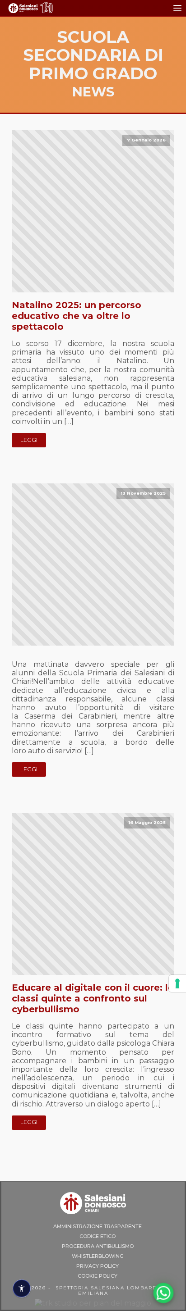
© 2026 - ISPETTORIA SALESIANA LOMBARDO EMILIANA (93, 1290)
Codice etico (97, 1236)
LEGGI (28, 440)
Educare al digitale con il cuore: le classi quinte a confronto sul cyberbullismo (93, 998)
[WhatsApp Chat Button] (163, 1293)
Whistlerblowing (98, 1256)
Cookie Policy (97, 1276)
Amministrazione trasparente (97, 1226)
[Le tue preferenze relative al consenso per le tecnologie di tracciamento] (177, 983)
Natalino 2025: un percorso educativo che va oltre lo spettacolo (76, 316)
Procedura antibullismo (98, 1246)
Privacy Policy (97, 1266)
